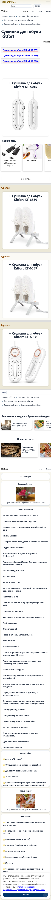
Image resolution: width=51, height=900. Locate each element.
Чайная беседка (10, 536)
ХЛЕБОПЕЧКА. (9, 2)
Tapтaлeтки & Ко (10, 597)
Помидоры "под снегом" (14, 709)
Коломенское (9, 641)
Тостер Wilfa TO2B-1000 (13, 747)
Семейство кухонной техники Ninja (19, 721)
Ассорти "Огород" (13, 759)
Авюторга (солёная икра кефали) (20, 845)
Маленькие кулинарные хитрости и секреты (23, 617)
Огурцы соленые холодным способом (23, 765)
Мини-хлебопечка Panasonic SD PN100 (20, 515)
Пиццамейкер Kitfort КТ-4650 (16, 715)
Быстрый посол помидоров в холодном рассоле (25, 542)
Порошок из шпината (13, 611)
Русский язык (9, 576)
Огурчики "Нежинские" (13, 547)
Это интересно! (10, 629)
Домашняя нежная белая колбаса (21, 771)
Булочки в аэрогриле (15, 851)
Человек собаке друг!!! (13, 669)
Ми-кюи (9, 863)
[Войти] (21, 2)
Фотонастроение (11, 646)
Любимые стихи (10, 623)
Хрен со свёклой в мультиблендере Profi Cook (25, 503)
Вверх (3, 392)
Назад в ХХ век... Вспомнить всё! (18, 635)
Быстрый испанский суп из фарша (21, 857)
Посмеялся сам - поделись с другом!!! (20, 521)
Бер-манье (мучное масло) (17, 839)
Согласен (25, 895)
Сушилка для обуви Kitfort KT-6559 (20, 50)
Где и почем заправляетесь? (16, 742)
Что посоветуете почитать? (15, 727)
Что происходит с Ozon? (14, 570)
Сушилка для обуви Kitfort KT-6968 (21, 61)
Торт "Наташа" (11, 777)
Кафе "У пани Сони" (12, 582)
